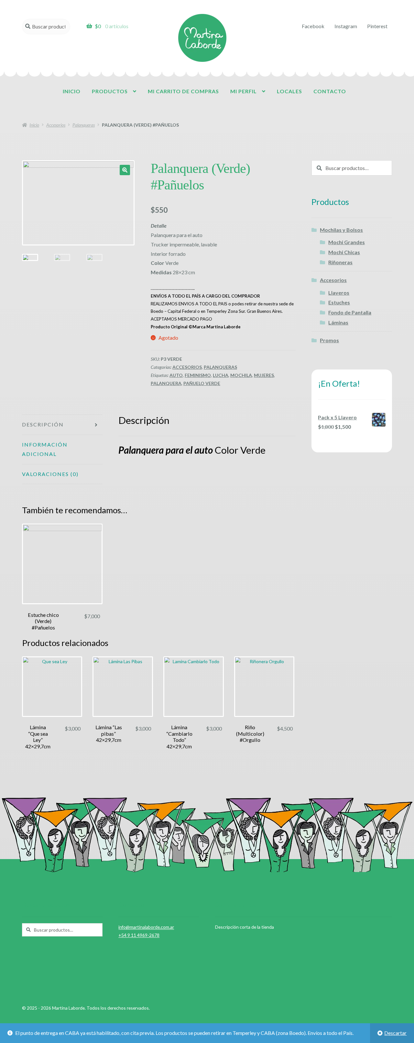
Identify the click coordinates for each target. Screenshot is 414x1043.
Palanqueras (83, 125)
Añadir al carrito (62, 567)
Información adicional (45, 449)
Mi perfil (243, 91)
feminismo (198, 375)
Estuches (339, 302)
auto (176, 375)
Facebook (313, 26)
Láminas (338, 322)
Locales (289, 91)
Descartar (395, 1033)
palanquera (166, 383)
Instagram (345, 26)
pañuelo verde (201, 383)
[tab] (62, 425)
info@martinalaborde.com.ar (146, 927)
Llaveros (338, 292)
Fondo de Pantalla (349, 312)
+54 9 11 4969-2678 (138, 935)
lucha (220, 375)
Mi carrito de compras (183, 91)
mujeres (264, 375)
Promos (329, 340)
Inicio (72, 91)
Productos (110, 91)
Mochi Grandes (346, 242)
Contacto (329, 91)
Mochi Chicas (344, 252)
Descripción (43, 424)
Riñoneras (340, 262)
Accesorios (55, 125)
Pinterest (377, 26)
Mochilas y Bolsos (341, 230)
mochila (241, 375)
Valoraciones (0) (50, 474)
